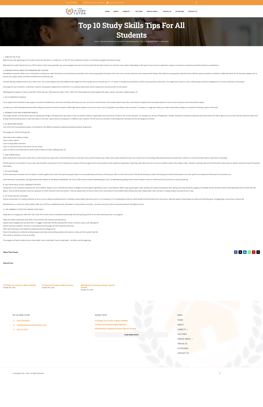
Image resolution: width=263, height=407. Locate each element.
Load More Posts (131, 335)
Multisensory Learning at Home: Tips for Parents (98, 286)
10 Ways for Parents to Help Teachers (57, 285)
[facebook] (196, 2)
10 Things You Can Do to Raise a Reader (19, 285)
